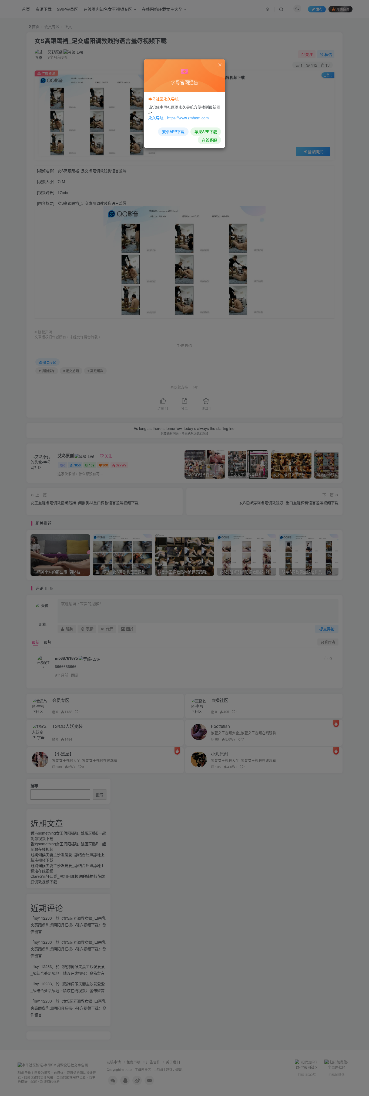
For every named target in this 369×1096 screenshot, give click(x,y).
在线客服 (209, 140)
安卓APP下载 (173, 131)
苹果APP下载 (205, 131)
